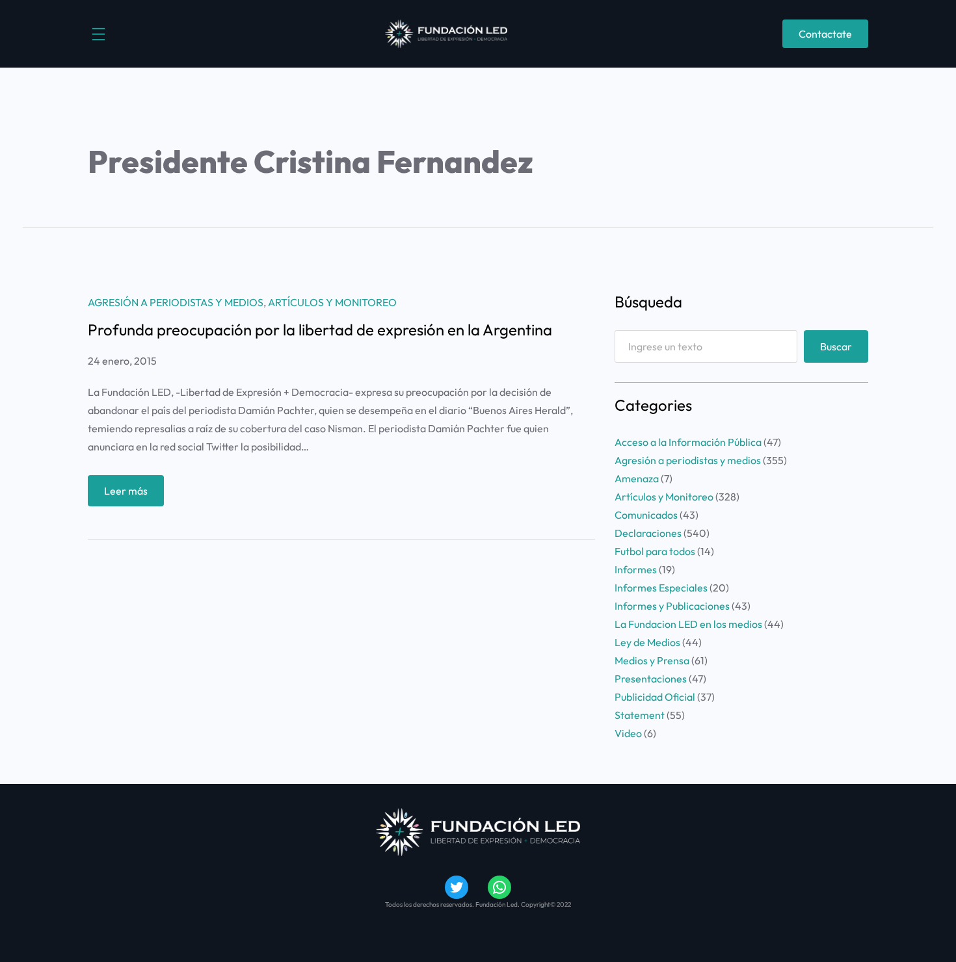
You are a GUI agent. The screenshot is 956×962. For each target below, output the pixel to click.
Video (628, 733)
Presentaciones (651, 678)
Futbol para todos (655, 551)
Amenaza (637, 478)
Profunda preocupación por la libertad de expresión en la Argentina (320, 329)
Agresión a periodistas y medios (175, 302)
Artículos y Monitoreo (332, 302)
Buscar (836, 346)
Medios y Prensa (652, 660)
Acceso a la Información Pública (688, 442)
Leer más (134, 495)
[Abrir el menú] (98, 34)
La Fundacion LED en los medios (688, 624)
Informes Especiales (661, 587)
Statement (640, 715)
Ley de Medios (647, 642)
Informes (636, 569)
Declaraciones (648, 533)
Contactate (825, 33)
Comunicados (646, 514)
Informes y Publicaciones (672, 605)
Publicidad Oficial (655, 696)
